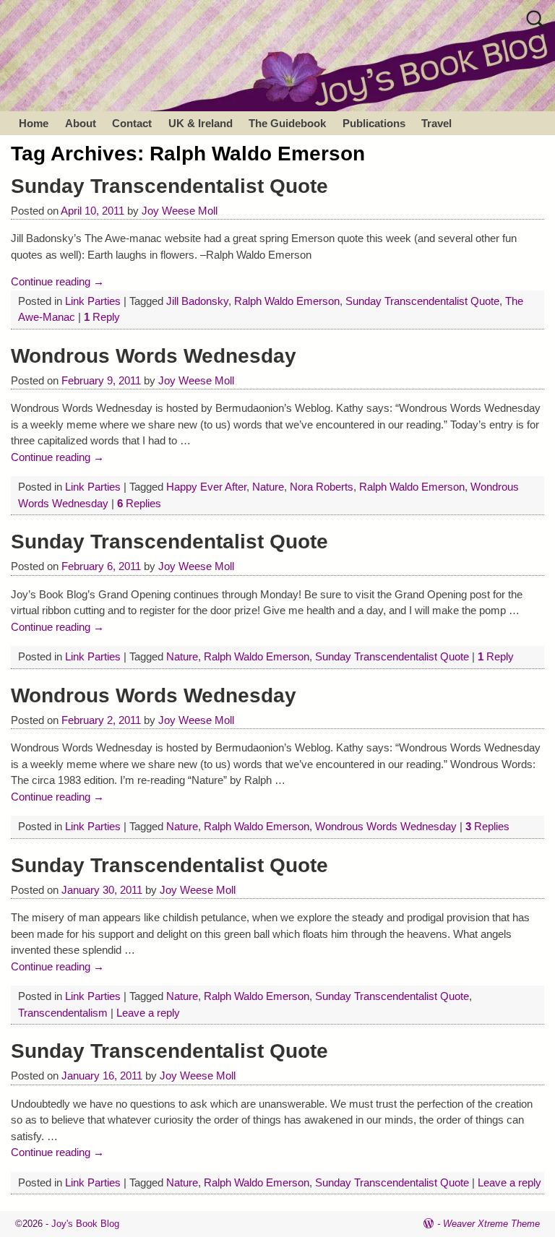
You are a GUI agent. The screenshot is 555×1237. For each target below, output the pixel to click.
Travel (436, 123)
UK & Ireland (200, 123)
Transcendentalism (63, 1013)
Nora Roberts (321, 486)
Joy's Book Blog (85, 1223)
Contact (132, 123)
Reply (102, 317)
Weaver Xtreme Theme (491, 1223)
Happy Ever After (206, 486)
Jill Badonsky (197, 301)
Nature (268, 486)
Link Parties (93, 301)
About (80, 123)
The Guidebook (287, 123)
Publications (374, 123)
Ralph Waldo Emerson (287, 301)
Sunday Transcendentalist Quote (169, 186)
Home (33, 123)
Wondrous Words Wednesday (153, 356)
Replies (139, 503)
